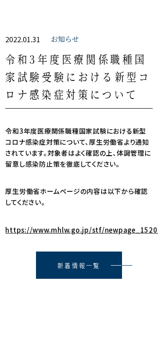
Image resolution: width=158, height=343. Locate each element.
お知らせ (65, 39)
